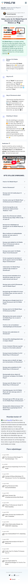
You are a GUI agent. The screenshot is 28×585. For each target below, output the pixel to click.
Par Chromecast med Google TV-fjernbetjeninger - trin (14, 458)
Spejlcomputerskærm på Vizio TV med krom (14, 542)
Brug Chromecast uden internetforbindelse (11, 486)
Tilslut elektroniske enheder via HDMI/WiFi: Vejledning (14, 525)
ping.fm (9, 2)
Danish (13, 579)
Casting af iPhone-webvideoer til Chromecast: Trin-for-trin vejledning (15, 477)
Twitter (12, 575)
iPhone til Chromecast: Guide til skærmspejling (14, 505)
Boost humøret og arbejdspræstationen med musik (14, 496)
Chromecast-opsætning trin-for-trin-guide (15, 467)
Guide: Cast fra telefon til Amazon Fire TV (14, 552)
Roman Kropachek (11, 14)
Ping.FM (9, 420)
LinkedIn (17, 575)
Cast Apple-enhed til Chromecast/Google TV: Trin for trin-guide (15, 562)
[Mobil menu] (25, 3)
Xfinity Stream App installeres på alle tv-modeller (14, 515)
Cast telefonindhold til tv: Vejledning (15, 533)
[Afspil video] (14, 32)
